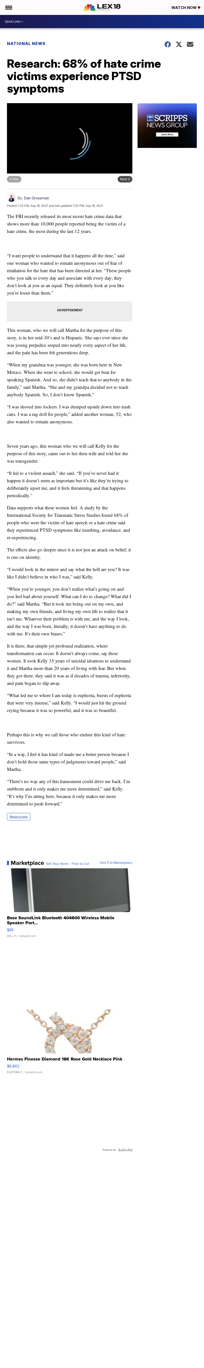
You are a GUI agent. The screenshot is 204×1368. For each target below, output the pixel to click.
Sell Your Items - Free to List (67, 864)
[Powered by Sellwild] (125, 1150)
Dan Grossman (36, 198)
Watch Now (184, 7)
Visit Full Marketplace (116, 863)
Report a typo (19, 816)
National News (26, 43)
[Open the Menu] (8, 7)
